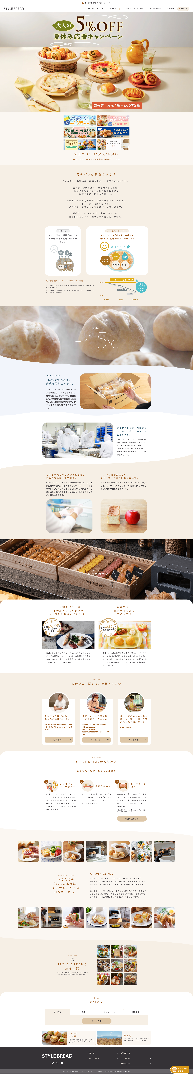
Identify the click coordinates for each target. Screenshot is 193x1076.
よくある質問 (126, 9)
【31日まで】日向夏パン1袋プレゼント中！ (97, 3)
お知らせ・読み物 (154, 9)
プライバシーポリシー (90, 1071)
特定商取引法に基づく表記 (76, 1071)
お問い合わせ (169, 9)
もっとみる (96, 1021)
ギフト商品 (101, 9)
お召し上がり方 (139, 9)
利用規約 (65, 1071)
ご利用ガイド (113, 9)
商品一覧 (90, 9)
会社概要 (100, 1071)
